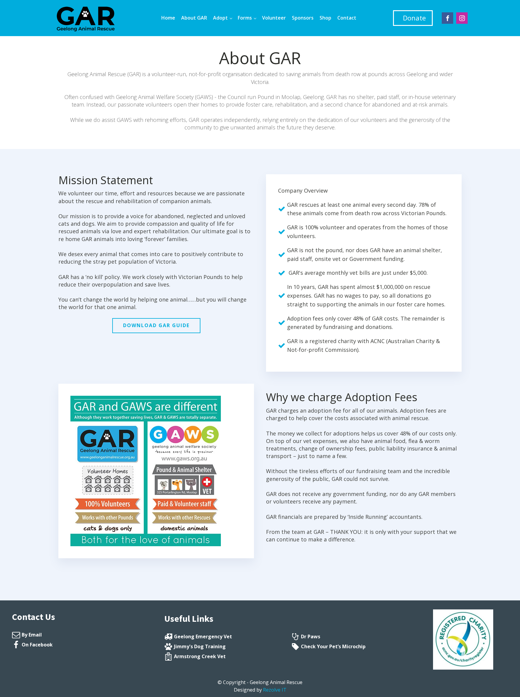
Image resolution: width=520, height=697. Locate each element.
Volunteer (274, 17)
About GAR (194, 17)
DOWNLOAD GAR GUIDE (156, 325)
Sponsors (303, 17)
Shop (325, 17)
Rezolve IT (274, 689)
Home (168, 17)
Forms (245, 17)
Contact (346, 17)
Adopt (220, 17)
